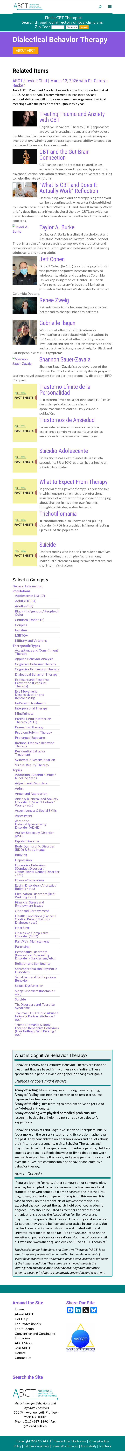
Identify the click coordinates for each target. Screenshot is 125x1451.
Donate (20, 1353)
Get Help (21, 1319)
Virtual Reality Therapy (32, 765)
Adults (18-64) (25, 601)
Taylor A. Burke (57, 227)
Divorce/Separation (29, 880)
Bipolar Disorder (27, 841)
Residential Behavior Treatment (30, 752)
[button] (109, 8)
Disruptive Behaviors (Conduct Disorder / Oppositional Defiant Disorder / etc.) (37, 870)
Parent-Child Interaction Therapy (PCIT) (33, 720)
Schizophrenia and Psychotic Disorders (36, 970)
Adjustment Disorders (31, 783)
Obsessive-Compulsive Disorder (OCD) (32, 934)
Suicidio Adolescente (63, 451)
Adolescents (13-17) (30, 595)
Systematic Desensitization (35, 760)
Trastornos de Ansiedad (67, 420)
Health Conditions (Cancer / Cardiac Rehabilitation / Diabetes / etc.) (35, 919)
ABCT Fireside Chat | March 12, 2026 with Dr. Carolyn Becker (60, 83)
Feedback (105, 1446)
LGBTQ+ (21, 635)
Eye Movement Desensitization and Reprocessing (29, 694)
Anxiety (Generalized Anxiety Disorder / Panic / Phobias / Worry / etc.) (36, 802)
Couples (21, 625)
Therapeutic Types (26, 646)
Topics (17, 770)
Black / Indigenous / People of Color (37, 612)
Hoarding (22, 928)
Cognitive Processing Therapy (37, 669)
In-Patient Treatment (30, 703)
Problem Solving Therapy (33, 732)
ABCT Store (23, 1343)
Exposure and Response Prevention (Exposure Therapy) (32, 683)
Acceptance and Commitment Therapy (36, 651)
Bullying (21, 855)
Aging (19, 788)
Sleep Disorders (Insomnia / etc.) (35, 992)
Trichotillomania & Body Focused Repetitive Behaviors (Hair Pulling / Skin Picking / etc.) (37, 1029)
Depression (23, 860)
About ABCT (25, 50)
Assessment (23, 816)
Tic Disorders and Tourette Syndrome (35, 1006)
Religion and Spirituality (32, 963)
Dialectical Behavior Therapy (36, 674)
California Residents (36, 1446)
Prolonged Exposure (30, 737)
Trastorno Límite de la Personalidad (64, 390)
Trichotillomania (58, 514)
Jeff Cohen (52, 259)
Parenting (22, 946)
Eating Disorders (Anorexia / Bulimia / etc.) (35, 886)
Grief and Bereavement (32, 911)
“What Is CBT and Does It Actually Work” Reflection (68, 188)
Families (21, 630)
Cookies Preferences (64, 1446)
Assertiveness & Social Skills (36, 810)
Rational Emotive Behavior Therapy (34, 744)
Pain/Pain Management (32, 941)
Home (19, 1309)
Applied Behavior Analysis (34, 659)
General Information (27, 586)
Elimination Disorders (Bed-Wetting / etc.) (35, 895)
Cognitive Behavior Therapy (35, 664)
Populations (21, 591)
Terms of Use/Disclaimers (70, 1441)
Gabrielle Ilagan (57, 323)
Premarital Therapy (29, 727)
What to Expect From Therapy (73, 482)
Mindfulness (24, 713)
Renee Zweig (54, 300)
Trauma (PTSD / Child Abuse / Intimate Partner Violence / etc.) (36, 1016)
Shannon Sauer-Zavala (64, 359)
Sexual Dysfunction (29, 985)
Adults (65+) (24, 606)
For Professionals (28, 1324)
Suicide (47, 545)
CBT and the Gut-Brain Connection (64, 155)
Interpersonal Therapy (31, 708)
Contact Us (23, 1358)
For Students (24, 1329)
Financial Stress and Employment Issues (29, 903)
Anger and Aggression (31, 793)
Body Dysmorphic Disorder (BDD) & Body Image (35, 847)
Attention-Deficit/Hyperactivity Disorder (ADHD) (30, 824)
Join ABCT (22, 1348)
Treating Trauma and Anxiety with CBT (72, 117)
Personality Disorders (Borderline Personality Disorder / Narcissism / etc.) (35, 955)
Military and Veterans (31, 640)
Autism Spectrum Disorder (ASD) (34, 834)
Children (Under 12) (29, 620)
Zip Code (43, 26)
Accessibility (89, 1446)
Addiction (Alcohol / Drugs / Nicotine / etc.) (35, 776)
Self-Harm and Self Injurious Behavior (35, 978)
